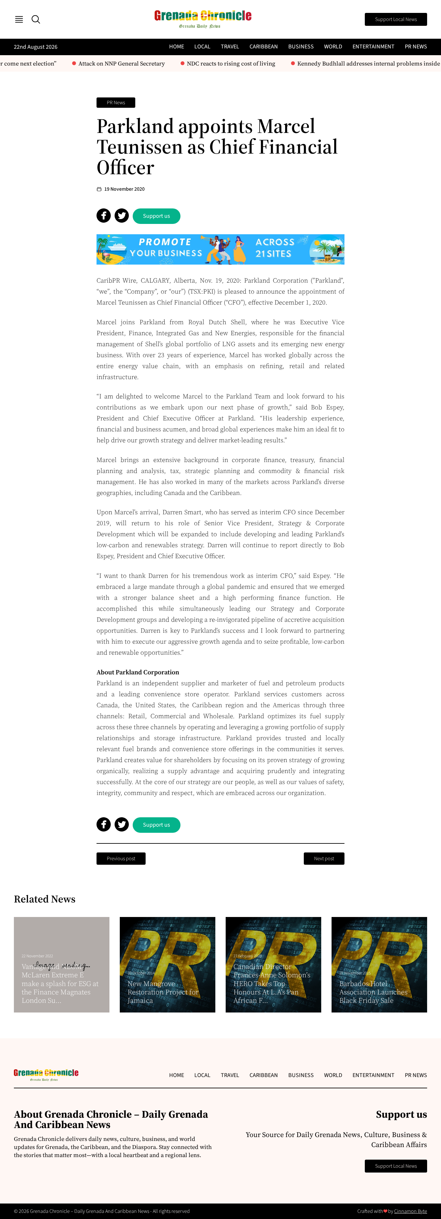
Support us (156, 216)
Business (301, 47)
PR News (416, 47)
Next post (324, 858)
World (333, 47)
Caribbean (264, 47)
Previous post (121, 858)
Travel (230, 47)
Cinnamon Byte (410, 1211)
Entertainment (374, 47)
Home (176, 47)
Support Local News (396, 19)
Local (202, 47)
